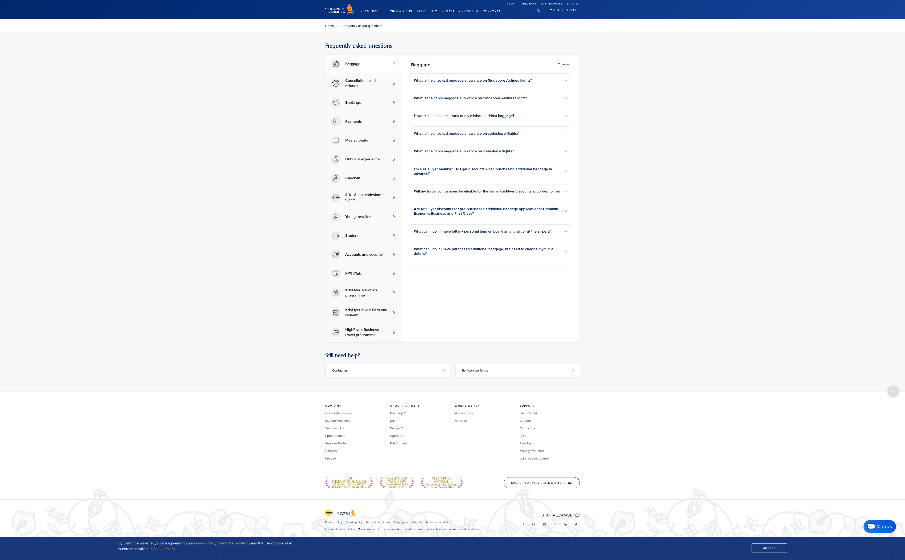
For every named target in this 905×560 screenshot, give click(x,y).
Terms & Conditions (234, 543)
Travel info (426, 11)
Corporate (492, 11)
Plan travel (372, 11)
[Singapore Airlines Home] (339, 13)
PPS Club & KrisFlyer (460, 11)
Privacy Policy (205, 543)
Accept (769, 548)
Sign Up (573, 10)
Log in (553, 10)
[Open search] (541, 14)
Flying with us (399, 11)
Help (510, 3)
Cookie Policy (164, 549)
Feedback (529, 3)
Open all (564, 64)
